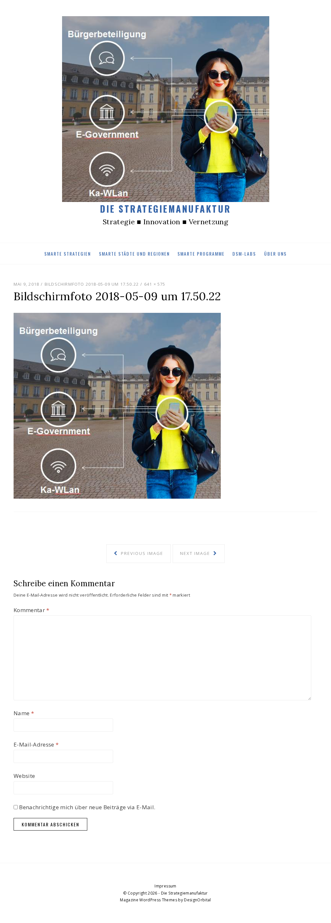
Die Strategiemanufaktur (165, 208)
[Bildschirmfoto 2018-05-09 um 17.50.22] (117, 405)
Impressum (165, 886)
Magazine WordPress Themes (148, 900)
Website (24, 776)
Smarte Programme (201, 253)
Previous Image (141, 553)
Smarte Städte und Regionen (134, 253)
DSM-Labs (244, 253)
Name (24, 713)
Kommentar (31, 610)
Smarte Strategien (67, 253)
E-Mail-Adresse (36, 744)
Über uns (275, 253)
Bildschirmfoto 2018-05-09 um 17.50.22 (92, 284)
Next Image (196, 553)
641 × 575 (155, 284)
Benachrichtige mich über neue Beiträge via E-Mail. (87, 807)
